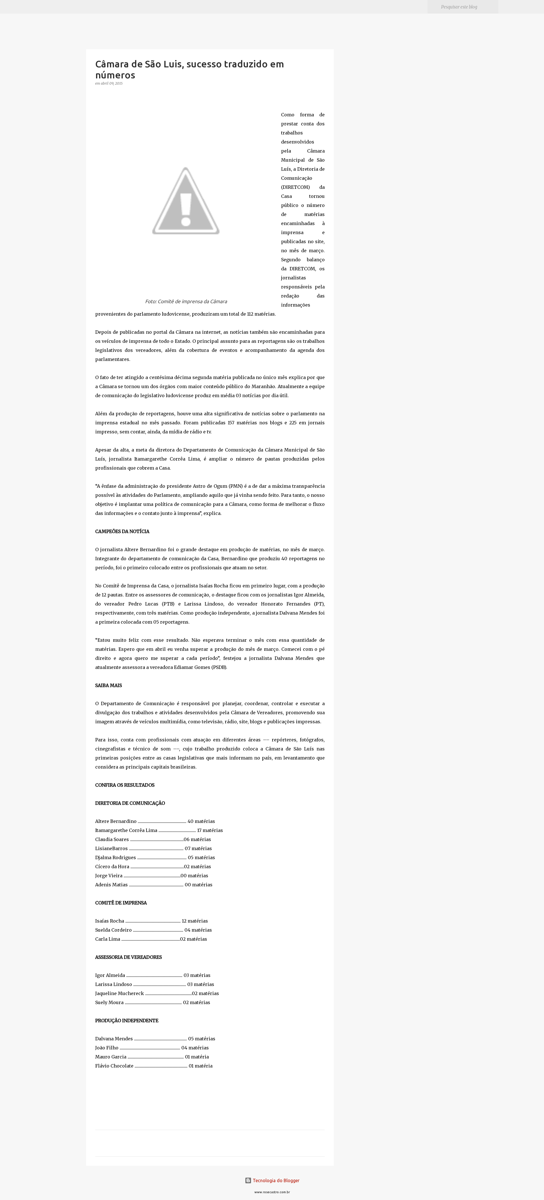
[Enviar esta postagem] (98, 1094)
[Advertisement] (363, 245)
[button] (98, 95)
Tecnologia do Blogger (275, 1180)
